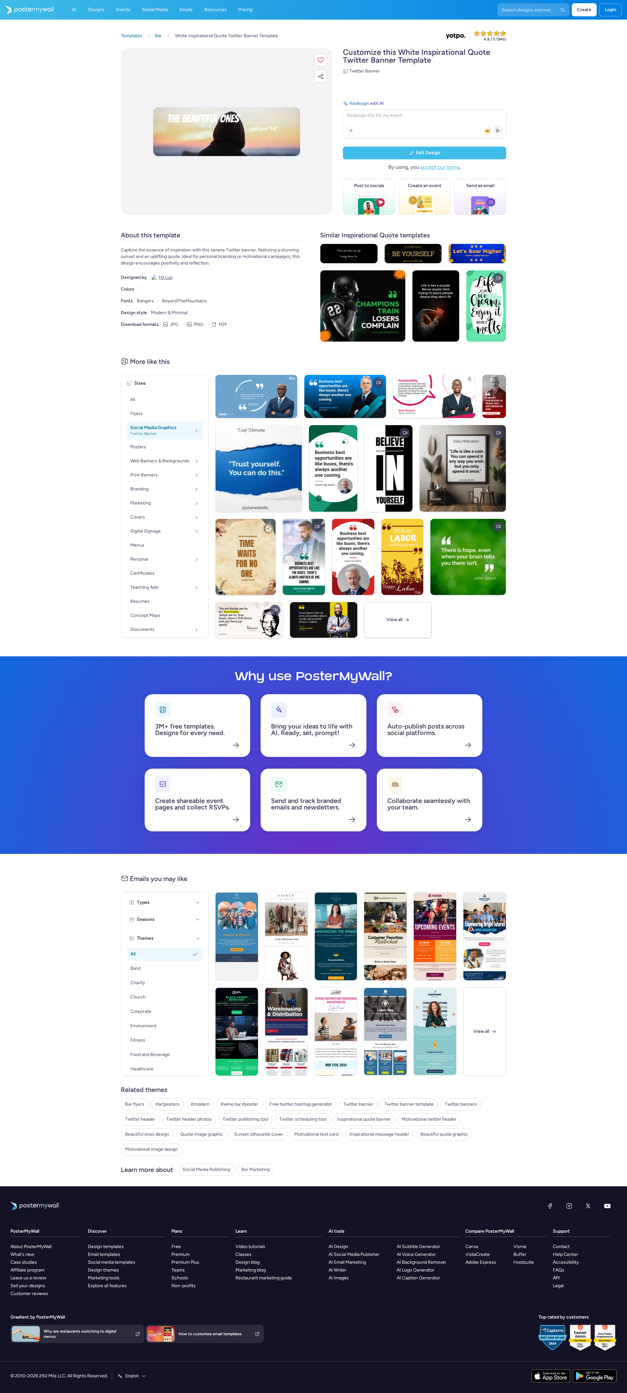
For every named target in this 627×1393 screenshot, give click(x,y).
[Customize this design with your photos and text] (226, 131)
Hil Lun (166, 277)
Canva (471, 1246)
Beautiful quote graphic (444, 1134)
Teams (178, 1270)
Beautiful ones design (147, 1134)
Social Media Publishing (206, 1169)
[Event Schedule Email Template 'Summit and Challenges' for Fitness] (435, 936)
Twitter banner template (409, 1104)
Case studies (23, 1262)
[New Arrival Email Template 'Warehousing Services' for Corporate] (286, 1031)
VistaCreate (477, 1254)
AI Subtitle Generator (418, 1246)
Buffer (519, 1254)
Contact (561, 1246)
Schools (179, 1278)
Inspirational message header (379, 1134)
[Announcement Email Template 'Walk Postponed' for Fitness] (236, 936)
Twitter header (140, 1119)
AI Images (339, 1278)
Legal (558, 1286)
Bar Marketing (255, 1169)
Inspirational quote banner (364, 1119)
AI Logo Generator (415, 1270)
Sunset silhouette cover (258, 1134)
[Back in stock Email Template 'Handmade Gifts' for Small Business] (385, 936)
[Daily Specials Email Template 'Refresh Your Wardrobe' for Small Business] (286, 936)
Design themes (103, 1270)
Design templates (106, 1246)
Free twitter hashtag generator (300, 1104)
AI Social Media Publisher (354, 1254)
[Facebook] (549, 1205)
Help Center (565, 1254)
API (556, 1278)
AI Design (338, 1246)
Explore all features (107, 1286)
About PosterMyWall (31, 1246)
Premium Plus (185, 1262)
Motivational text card (316, 1134)
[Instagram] (569, 1205)
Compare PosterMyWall (489, 1231)
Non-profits (183, 1286)
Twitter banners (461, 1104)
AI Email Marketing (347, 1262)
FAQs (558, 1270)
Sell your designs (27, 1286)
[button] (320, 60)
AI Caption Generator (418, 1278)
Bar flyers (134, 1104)
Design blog (247, 1262)
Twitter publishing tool (245, 1119)
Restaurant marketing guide (263, 1278)
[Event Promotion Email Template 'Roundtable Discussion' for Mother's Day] (336, 1031)
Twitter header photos (189, 1119)
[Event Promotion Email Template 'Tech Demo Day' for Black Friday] (236, 1031)
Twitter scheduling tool (302, 1119)
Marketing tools (104, 1278)
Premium (180, 1254)
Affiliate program (27, 1270)
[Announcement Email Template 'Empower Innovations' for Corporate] (435, 1031)
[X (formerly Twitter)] (588, 1205)
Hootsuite (523, 1262)
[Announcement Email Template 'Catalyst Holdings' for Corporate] (336, 936)
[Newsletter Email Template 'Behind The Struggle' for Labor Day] (385, 1031)
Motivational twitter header (429, 1119)
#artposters (167, 1104)
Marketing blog (250, 1270)
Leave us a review (28, 1278)
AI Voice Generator (416, 1254)
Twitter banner (358, 1104)
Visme (519, 1246)
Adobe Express (480, 1262)
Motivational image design (151, 1149)
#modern (200, 1104)
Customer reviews (29, 1293)
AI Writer (337, 1270)
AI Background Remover (421, 1262)
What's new (22, 1254)
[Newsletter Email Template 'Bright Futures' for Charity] (484, 936)
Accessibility (566, 1262)
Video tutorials (250, 1246)
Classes (243, 1254)
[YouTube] (607, 1205)
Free (176, 1246)
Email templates (104, 1254)
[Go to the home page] (27, 9)
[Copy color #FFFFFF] (141, 289)
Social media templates (111, 1262)
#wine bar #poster (239, 1104)
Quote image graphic (201, 1134)
